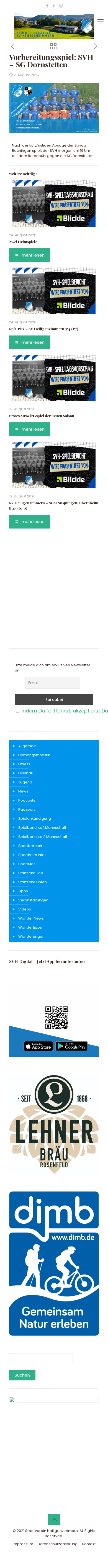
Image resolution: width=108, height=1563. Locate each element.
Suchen (22, 1375)
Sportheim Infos (32, 854)
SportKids (26, 863)
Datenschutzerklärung (58, 1544)
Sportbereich (30, 845)
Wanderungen (31, 936)
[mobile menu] (100, 21)
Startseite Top (30, 873)
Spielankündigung (34, 818)
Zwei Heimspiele (23, 241)
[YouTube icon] (54, 6)
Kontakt (89, 1544)
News (23, 791)
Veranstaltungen (33, 900)
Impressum (23, 1544)
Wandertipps (30, 927)
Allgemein (27, 746)
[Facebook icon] (47, 6)
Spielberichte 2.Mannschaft (42, 836)
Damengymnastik (34, 755)
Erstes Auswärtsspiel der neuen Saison (41, 415)
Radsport (26, 809)
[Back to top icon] (54, 1519)
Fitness (24, 764)
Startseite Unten (32, 882)
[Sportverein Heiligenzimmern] (54, 26)
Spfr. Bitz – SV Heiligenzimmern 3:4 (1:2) (43, 328)
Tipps (23, 891)
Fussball (25, 773)
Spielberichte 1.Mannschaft (42, 827)
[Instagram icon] (61, 6)
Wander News (31, 918)
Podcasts (26, 800)
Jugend (25, 782)
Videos (24, 909)
